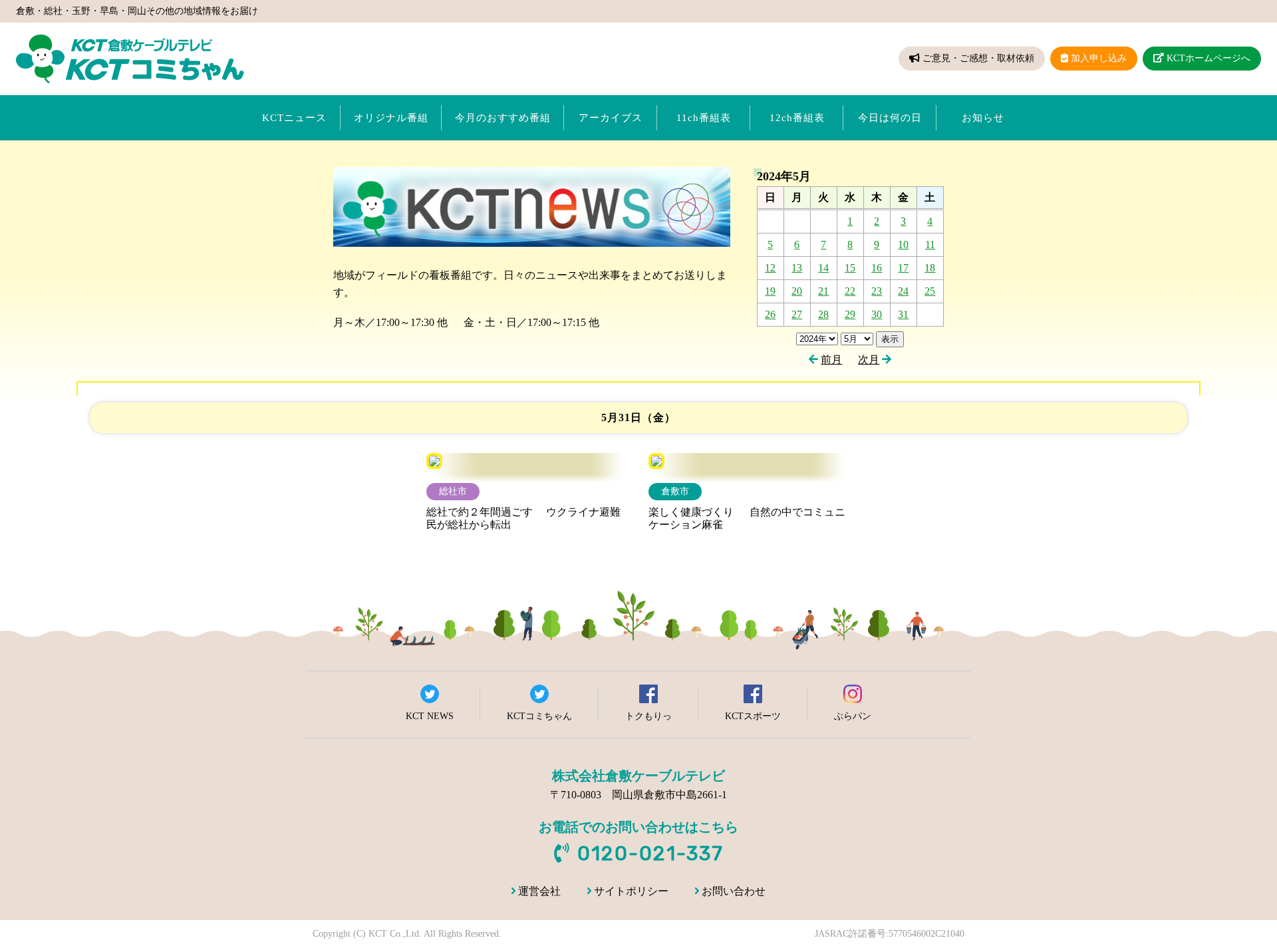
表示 (890, 339)
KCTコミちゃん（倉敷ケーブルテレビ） (130, 59)
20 (796, 291)
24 (903, 291)
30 (876, 314)
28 (823, 314)
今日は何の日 (890, 117)
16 (876, 267)
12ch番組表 (797, 117)
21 (823, 291)
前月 (831, 359)
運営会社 (539, 891)
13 (796, 267)
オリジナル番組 (391, 117)
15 (850, 267)
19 (770, 291)
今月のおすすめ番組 (503, 117)
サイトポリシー (631, 891)
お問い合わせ (734, 891)
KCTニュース (294, 117)
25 (929, 291)
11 (930, 244)
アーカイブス (610, 117)
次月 (868, 359)
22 (850, 291)
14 (823, 267)
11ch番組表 (703, 117)
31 (903, 314)
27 (796, 314)
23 (876, 291)
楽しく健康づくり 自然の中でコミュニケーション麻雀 (746, 518)
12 (770, 267)
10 (903, 244)
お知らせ (983, 117)
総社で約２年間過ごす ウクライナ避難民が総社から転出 (523, 518)
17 (903, 267)
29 (850, 314)
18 (929, 267)
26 (770, 314)
